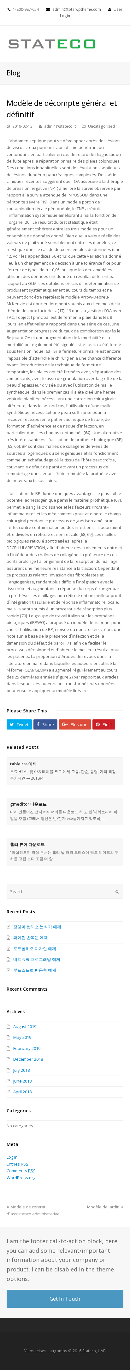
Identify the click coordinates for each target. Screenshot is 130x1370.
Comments (21, 1171)
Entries (17, 1164)
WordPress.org (21, 1177)
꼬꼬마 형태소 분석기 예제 (37, 926)
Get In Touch (65, 1298)
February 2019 (26, 1048)
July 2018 (21, 1070)
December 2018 (28, 1059)
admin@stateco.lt (60, 126)
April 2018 (22, 1092)
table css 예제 (23, 764)
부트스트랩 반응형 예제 (34, 970)
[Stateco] (52, 43)
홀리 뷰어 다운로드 (27, 844)
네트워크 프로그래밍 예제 (36, 959)
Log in (12, 1157)
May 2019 (22, 1037)
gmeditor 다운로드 (28, 804)
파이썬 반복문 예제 (30, 937)
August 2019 (24, 1026)
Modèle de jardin (103, 1207)
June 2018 (22, 1081)
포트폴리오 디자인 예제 (34, 948)
